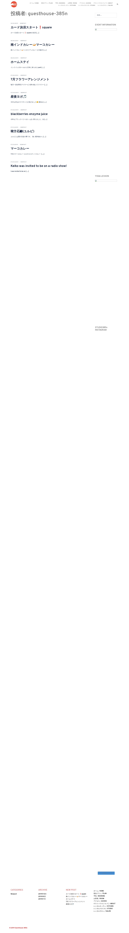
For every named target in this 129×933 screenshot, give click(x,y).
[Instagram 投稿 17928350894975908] (108, 339)
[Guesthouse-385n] (14, 4)
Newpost (23, 23)
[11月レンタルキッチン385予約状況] (103, 425)
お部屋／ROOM (72, 3)
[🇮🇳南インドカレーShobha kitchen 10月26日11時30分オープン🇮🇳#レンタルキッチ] (114, 557)
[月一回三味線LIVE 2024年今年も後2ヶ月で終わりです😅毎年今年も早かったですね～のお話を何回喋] (114, 474)
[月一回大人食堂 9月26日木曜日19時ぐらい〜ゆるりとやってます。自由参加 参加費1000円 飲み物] (103, 825)
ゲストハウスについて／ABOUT (103, 3)
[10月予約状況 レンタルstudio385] (108, 660)
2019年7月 (42, 899)
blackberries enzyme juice (29, 114)
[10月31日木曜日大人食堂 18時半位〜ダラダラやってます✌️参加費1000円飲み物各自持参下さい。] (97, 581)
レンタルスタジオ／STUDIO (86, 5)
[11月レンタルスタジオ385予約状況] (97, 425)
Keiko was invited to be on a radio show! (39, 166)
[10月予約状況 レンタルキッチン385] (114, 662)
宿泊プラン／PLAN (47, 3)
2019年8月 (42, 897)
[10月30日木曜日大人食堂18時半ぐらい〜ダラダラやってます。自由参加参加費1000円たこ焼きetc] (103, 579)
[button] (117, 4)
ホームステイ (20, 62)
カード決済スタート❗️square (31, 27)
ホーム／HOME (34, 3)
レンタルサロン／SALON (105, 5)
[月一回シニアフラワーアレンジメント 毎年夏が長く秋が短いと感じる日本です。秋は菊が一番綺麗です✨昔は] (108, 593)
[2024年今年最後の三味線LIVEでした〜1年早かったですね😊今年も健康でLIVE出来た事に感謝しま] (97, 376)
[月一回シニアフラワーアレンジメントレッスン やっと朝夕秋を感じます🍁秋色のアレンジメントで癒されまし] (97, 828)
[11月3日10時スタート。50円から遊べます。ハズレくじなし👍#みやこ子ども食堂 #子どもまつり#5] (108, 442)
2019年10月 (42, 894)
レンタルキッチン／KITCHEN (67, 5)
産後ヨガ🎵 (19, 97)
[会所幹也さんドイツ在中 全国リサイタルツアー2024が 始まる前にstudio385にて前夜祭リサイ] (97, 721)
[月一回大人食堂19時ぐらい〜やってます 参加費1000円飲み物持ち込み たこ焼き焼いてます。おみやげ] (108, 829)
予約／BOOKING (60, 3)
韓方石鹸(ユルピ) (22, 131)
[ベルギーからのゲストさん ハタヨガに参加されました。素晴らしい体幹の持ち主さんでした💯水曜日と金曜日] (103, 698)
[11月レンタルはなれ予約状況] (114, 341)
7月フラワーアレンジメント (30, 79)
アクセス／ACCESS (85, 3)
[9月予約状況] (114, 793)
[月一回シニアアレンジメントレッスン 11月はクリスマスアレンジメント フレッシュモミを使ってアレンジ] (103, 372)
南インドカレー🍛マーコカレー (33, 45)
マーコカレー (20, 149)
